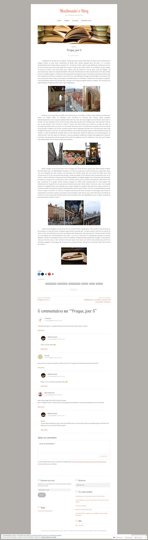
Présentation (86, 20)
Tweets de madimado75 (45, 511)
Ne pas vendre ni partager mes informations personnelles (85, 531)
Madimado (52, 337)
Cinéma (66, 20)
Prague (85, 284)
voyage (99, 284)
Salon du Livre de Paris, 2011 (83, 509)
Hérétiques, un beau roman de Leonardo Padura (97, 300)
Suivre (42, 495)
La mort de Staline (80, 506)
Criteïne (48, 318)
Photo (74, 47)
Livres (59, 20)
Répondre (41, 330)
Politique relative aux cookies (48, 537)
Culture (75, 20)
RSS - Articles (79, 525)
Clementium (62, 284)
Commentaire (103, 456)
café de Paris (51, 284)
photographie (74, 284)
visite (92, 284)
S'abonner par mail (47, 480)
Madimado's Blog (74, 11)
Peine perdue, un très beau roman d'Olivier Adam (90, 496)
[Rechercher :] (92, 485)
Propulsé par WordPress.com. (52, 531)
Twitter (42, 507)
